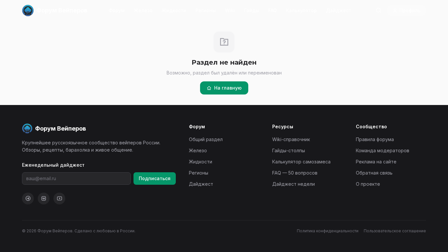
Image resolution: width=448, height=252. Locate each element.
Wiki (230, 10)
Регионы (205, 10)
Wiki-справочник (291, 139)
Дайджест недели (293, 184)
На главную (228, 88)
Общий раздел (206, 139)
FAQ (272, 10)
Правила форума (375, 139)
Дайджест (338, 10)
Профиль (409, 10)
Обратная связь (374, 173)
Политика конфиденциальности (327, 230)
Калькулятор (301, 10)
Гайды (251, 10)
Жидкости (174, 10)
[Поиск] (378, 10)
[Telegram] (28, 198)
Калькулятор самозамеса (301, 161)
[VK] (44, 198)
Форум (117, 10)
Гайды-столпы (288, 150)
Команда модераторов (382, 150)
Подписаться (155, 178)
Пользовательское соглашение (395, 230)
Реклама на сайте (376, 161)
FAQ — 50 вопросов (294, 173)
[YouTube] (59, 198)
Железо (143, 10)
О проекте (368, 184)
